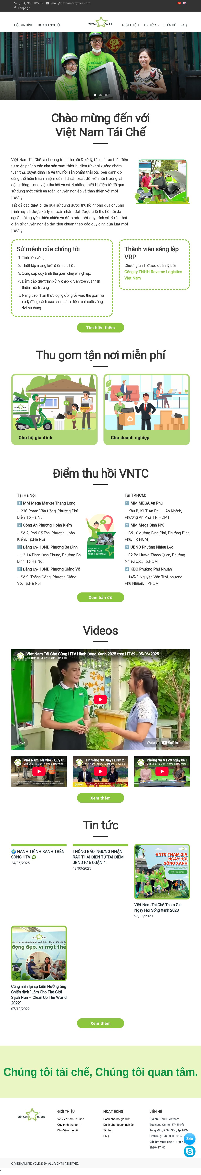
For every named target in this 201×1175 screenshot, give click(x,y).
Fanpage (23, 8)
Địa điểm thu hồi (68, 1130)
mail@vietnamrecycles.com (70, 3)
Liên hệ (170, 25)
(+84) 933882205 (30, 3)
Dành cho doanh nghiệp (118, 1124)
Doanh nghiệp (49, 25)
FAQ (184, 25)
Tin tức (149, 25)
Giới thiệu (130, 25)
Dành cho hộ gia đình (117, 1119)
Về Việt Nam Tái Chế (70, 1119)
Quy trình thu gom (68, 1124)
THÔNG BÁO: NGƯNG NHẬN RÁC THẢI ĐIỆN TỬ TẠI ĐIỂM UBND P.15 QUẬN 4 (98, 857)
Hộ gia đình (23, 25)
